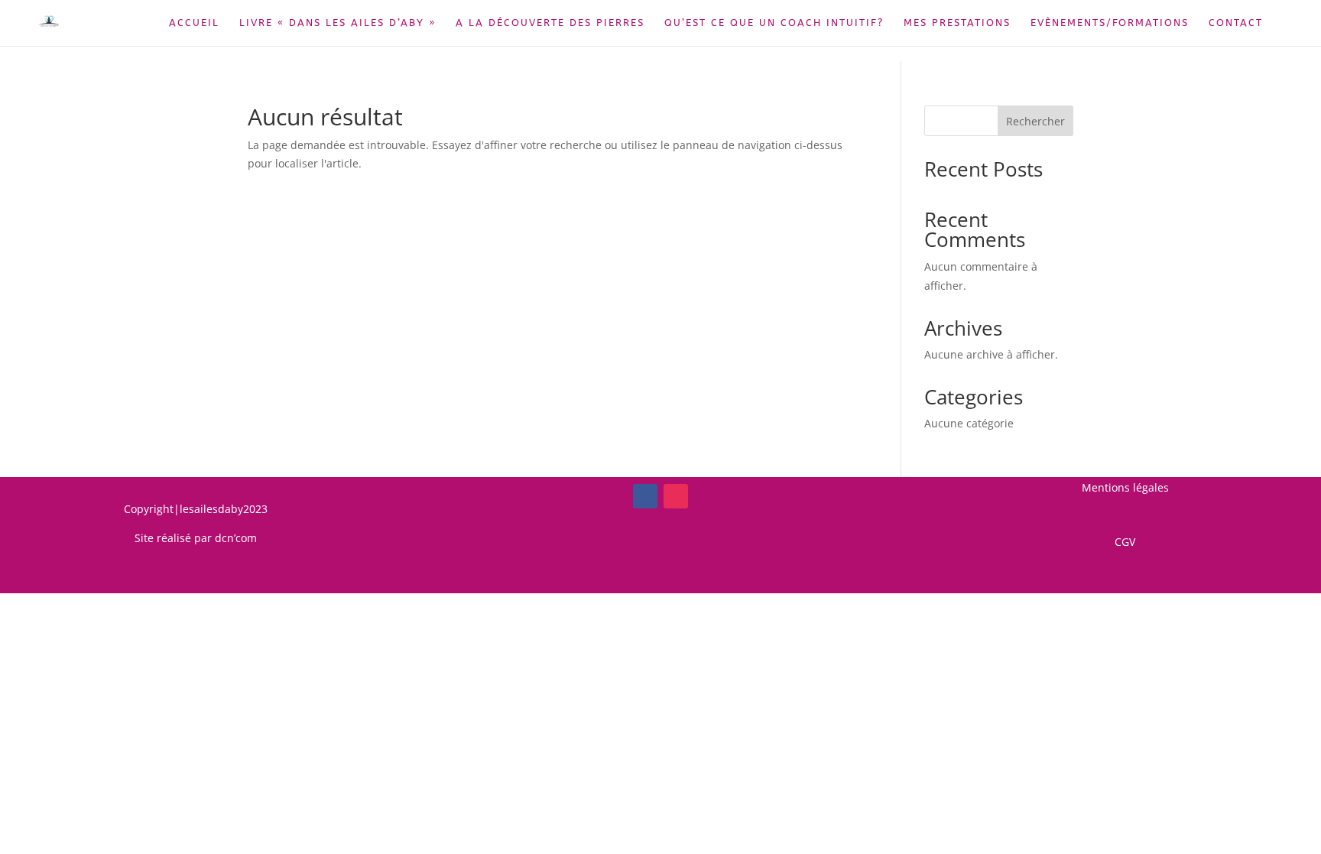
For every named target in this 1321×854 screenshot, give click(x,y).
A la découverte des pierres (550, 23)
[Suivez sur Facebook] (645, 496)
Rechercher (1035, 121)
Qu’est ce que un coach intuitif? (774, 23)
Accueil (194, 23)
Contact (1236, 23)
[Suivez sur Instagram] (676, 496)
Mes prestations (957, 23)
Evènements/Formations (1110, 23)
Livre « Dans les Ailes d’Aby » (337, 23)
